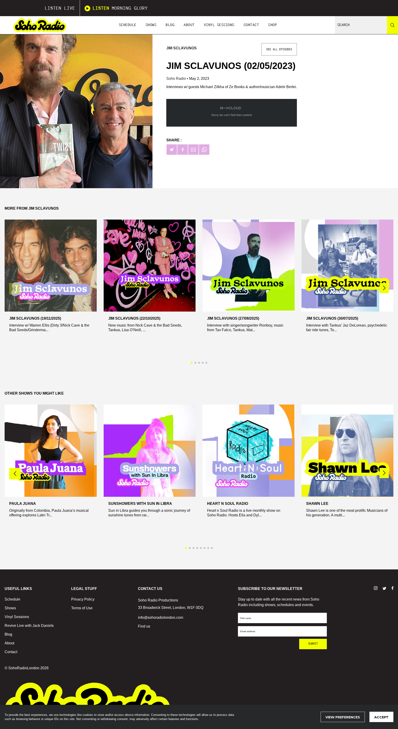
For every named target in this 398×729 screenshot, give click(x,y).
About (189, 25)
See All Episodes (279, 49)
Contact (251, 25)
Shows (151, 25)
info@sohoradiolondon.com (160, 617)
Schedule (127, 25)
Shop (272, 25)
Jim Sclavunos (181, 48)
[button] (384, 288)
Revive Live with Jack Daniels (29, 626)
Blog (170, 25)
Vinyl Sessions (219, 25)
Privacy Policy (82, 599)
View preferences (342, 717)
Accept (381, 717)
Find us (144, 626)
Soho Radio (176, 78)
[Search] (392, 25)
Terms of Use (82, 608)
